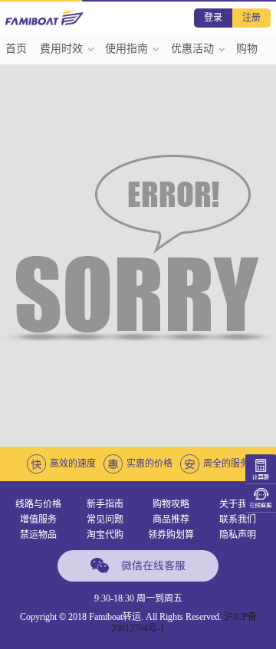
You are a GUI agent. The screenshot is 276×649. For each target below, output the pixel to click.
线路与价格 (38, 504)
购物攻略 (171, 504)
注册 (251, 17)
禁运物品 (38, 534)
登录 (213, 17)
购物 (247, 48)
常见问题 (105, 519)
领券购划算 (171, 534)
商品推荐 (171, 519)
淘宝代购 (105, 534)
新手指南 (105, 504)
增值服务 (38, 519)
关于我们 (237, 504)
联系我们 (237, 519)
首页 (16, 48)
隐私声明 (237, 534)
